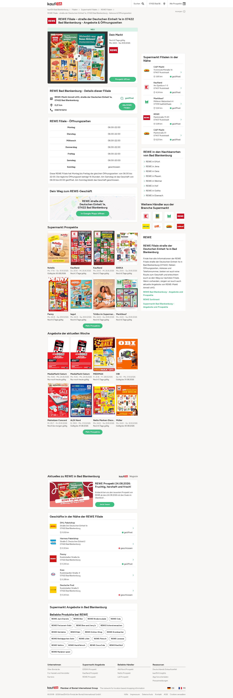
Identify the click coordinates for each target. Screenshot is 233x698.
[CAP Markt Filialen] (169, 226)
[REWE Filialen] (181, 216)
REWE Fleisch (100, 639)
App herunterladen (160, 677)
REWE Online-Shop (93, 632)
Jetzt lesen (105, 504)
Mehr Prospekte (92, 326)
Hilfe (126, 694)
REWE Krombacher (115, 632)
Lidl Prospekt (123, 677)
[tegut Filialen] (158, 226)
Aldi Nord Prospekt (125, 669)
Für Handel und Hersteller (58, 673)
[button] (92, 56)
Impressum (135, 694)
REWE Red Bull (116, 645)
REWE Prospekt (89, 677)
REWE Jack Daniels (60, 619)
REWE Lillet (84, 639)
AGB (166, 694)
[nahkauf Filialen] (181, 226)
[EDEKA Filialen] (158, 216)
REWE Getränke (59, 632)
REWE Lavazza (117, 639)
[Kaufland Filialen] (146, 216)
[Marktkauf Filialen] (169, 216)
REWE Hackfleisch (76, 645)
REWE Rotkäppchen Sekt (63, 639)
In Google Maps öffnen (92, 213)
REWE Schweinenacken (111, 625)
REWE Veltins (58, 645)
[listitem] (58, 253)
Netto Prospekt (124, 673)
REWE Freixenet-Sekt (62, 625)
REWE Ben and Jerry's (86, 625)
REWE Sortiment (151, 299)
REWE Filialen (106, 10)
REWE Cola (116, 619)
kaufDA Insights (159, 673)
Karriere (50, 677)
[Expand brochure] (78, 57)
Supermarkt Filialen (89, 10)
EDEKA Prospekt (89, 669)
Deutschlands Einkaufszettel (165, 669)
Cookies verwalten (178, 694)
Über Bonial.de (53, 669)
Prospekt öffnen (122, 79)
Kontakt (158, 694)
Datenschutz (147, 694)
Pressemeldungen (160, 681)
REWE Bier (78, 619)
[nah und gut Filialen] (146, 226)
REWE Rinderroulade (97, 619)
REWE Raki (75, 632)
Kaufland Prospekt (90, 673)
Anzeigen (178, 11)
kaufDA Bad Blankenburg (57, 10)
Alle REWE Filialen (127, 106)
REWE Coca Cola (97, 645)
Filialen (75, 10)
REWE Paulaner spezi (61, 652)
